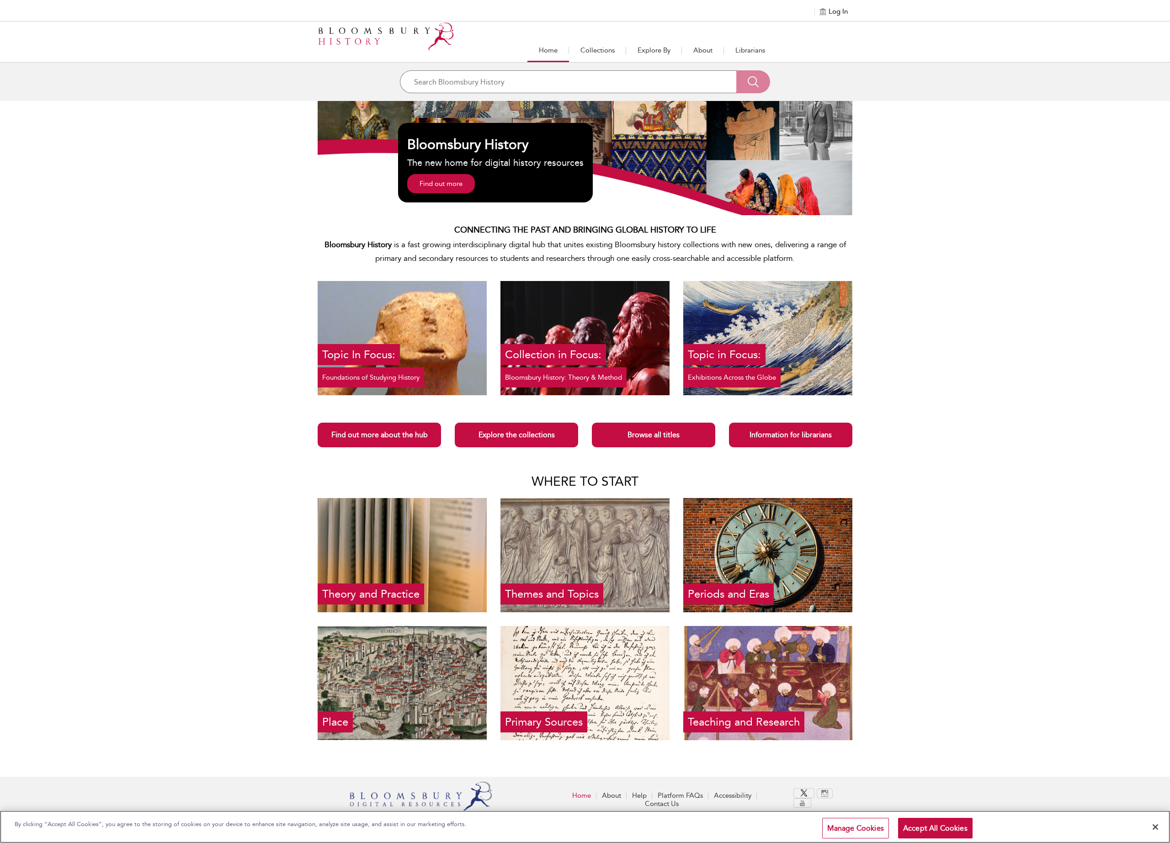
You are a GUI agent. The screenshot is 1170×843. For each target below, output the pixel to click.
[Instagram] (825, 793)
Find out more (441, 184)
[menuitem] (805, 793)
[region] (585, 827)
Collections (597, 50)
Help (639, 795)
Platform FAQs (680, 795)
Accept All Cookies (935, 828)
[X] (803, 793)
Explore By (654, 50)
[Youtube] (802, 803)
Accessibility (732, 795)
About (703, 50)
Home (548, 50)
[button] (654, 51)
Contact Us (662, 804)
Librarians (750, 50)
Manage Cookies (855, 828)
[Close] (1155, 827)
